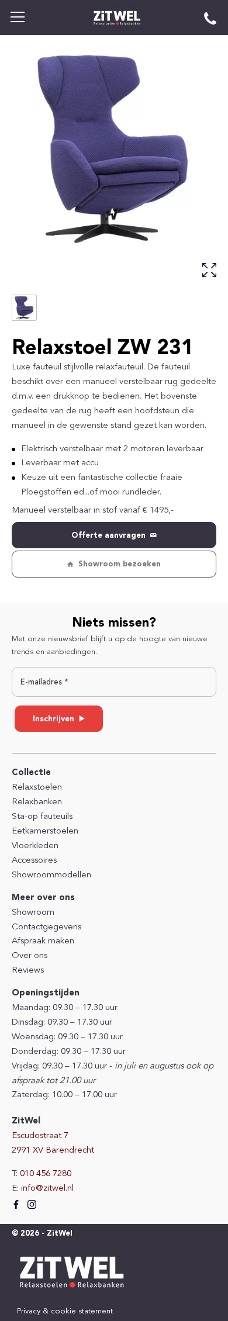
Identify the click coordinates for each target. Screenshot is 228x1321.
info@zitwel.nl (47, 1188)
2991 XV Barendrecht (53, 1150)
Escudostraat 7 (40, 1136)
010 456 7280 (45, 1174)
